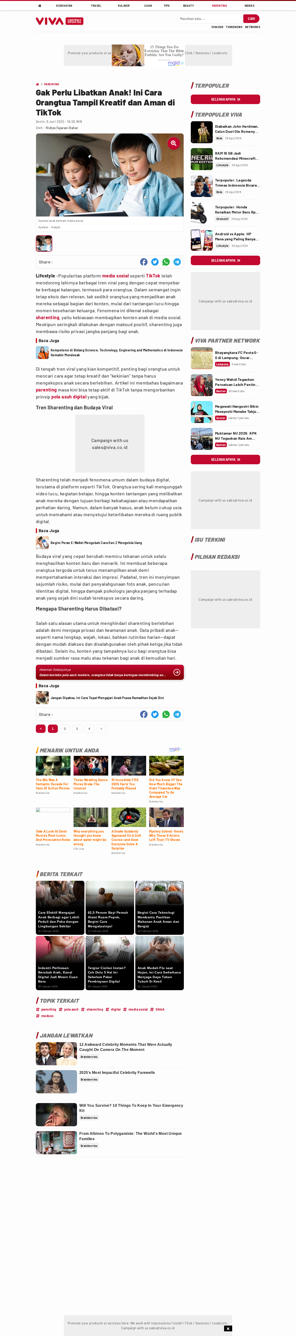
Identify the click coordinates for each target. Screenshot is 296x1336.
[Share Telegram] (177, 261)
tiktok (160, 1009)
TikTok (153, 275)
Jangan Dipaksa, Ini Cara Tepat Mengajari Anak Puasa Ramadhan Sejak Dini (107, 698)
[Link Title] (202, 132)
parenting (46, 389)
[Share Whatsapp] (166, 261)
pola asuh (61, 396)
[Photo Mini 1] (44, 243)
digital (79, 396)
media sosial (115, 275)
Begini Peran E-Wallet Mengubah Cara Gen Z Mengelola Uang (96, 543)
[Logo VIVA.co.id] (62, 21)
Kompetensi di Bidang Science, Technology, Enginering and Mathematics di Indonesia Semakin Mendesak (116, 352)
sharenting (47, 317)
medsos (47, 1016)
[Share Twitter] (154, 261)
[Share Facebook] (143, 261)
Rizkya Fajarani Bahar (62, 128)
